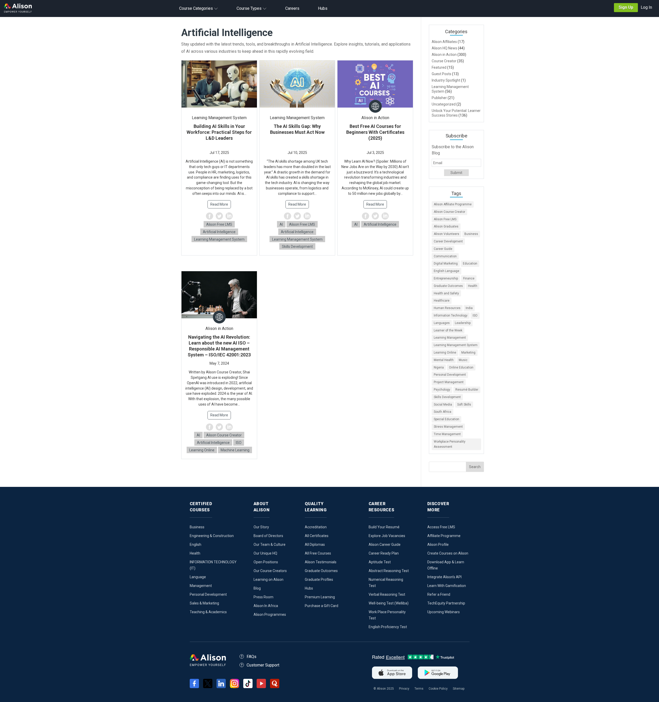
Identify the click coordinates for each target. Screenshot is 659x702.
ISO (238, 443)
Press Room (263, 597)
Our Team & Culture (269, 544)
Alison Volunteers (446, 234)
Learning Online (201, 450)
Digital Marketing (446, 263)
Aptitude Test (380, 562)
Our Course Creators (270, 571)
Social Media (443, 404)
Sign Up (626, 7)
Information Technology (450, 315)
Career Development (448, 241)
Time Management (447, 434)
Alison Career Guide (385, 544)
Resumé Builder (466, 389)
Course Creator (444, 61)
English (195, 544)
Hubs (309, 588)
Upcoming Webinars (443, 612)
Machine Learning (235, 450)
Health (472, 286)
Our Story (261, 527)
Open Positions (266, 562)
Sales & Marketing (204, 603)
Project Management (449, 382)
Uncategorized (444, 104)
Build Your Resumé (384, 527)
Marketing (468, 352)
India (469, 308)
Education (470, 263)
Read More (219, 204)
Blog (257, 588)
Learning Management (450, 337)
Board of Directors (268, 536)
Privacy (404, 688)
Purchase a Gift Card (321, 606)
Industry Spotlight (446, 80)
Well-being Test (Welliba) (389, 603)
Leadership (463, 323)
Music (463, 360)
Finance (468, 278)
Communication (445, 256)
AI (281, 224)
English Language (446, 271)
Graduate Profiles (319, 579)
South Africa (442, 412)
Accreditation (316, 527)
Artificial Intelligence (219, 232)
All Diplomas (315, 544)
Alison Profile (438, 544)
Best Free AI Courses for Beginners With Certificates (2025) (375, 132)
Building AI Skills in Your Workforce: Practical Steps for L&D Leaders (219, 132)
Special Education (446, 419)
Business (471, 234)
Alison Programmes (270, 614)
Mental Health (444, 360)
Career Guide (443, 249)
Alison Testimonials (320, 562)
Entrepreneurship (446, 278)
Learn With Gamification (446, 586)
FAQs (251, 656)
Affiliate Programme (444, 536)
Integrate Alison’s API (444, 577)
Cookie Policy (438, 688)
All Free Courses (318, 553)
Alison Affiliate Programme (453, 204)
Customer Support (263, 665)
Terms (418, 688)
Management (201, 586)
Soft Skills (464, 404)
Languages (442, 323)
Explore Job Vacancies (387, 536)
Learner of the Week (448, 330)
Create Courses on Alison (447, 553)
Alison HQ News (444, 48)
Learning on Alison (268, 579)
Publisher (439, 98)
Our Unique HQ (265, 553)
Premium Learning (320, 597)
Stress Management (448, 426)
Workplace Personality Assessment (449, 444)
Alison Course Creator (224, 435)
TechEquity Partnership (446, 603)
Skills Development (297, 246)
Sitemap (458, 688)
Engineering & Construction (212, 536)
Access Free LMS (441, 527)
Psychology (442, 389)
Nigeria (439, 367)
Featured (439, 67)
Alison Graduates (446, 226)
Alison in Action (444, 54)
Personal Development (450, 374)
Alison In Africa (266, 606)
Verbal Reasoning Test (387, 594)
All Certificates (316, 536)
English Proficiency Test (388, 627)
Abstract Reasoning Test (389, 571)
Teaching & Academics (208, 612)
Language (198, 577)
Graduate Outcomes (448, 286)
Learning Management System (219, 239)
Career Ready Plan (384, 553)
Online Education (461, 367)
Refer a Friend (438, 594)
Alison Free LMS (219, 224)
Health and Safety (446, 293)
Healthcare (441, 300)
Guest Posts (441, 74)
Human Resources (447, 308)
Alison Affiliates (444, 42)
